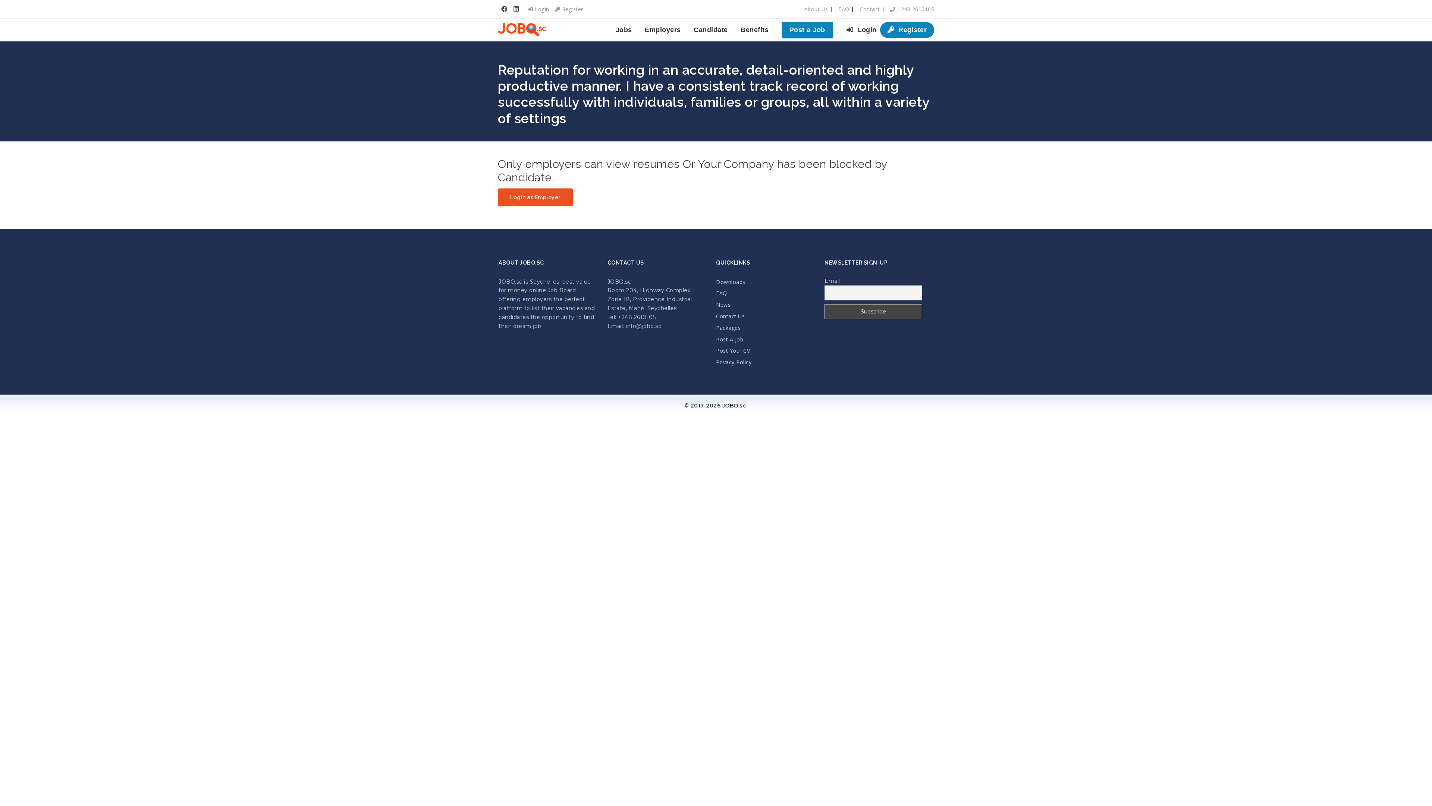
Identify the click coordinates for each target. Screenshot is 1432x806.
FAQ (844, 9)
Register (571, 9)
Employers (663, 30)
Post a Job (807, 30)
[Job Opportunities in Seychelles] (522, 30)
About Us (816, 9)
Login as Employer (535, 197)
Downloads (730, 281)
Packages (728, 327)
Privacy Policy (733, 362)
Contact (870, 9)
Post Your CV (733, 350)
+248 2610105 (915, 9)
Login (541, 9)
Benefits (755, 30)
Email (832, 281)
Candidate (711, 30)
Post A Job (729, 339)
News (723, 304)
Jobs (624, 30)
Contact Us (730, 316)
